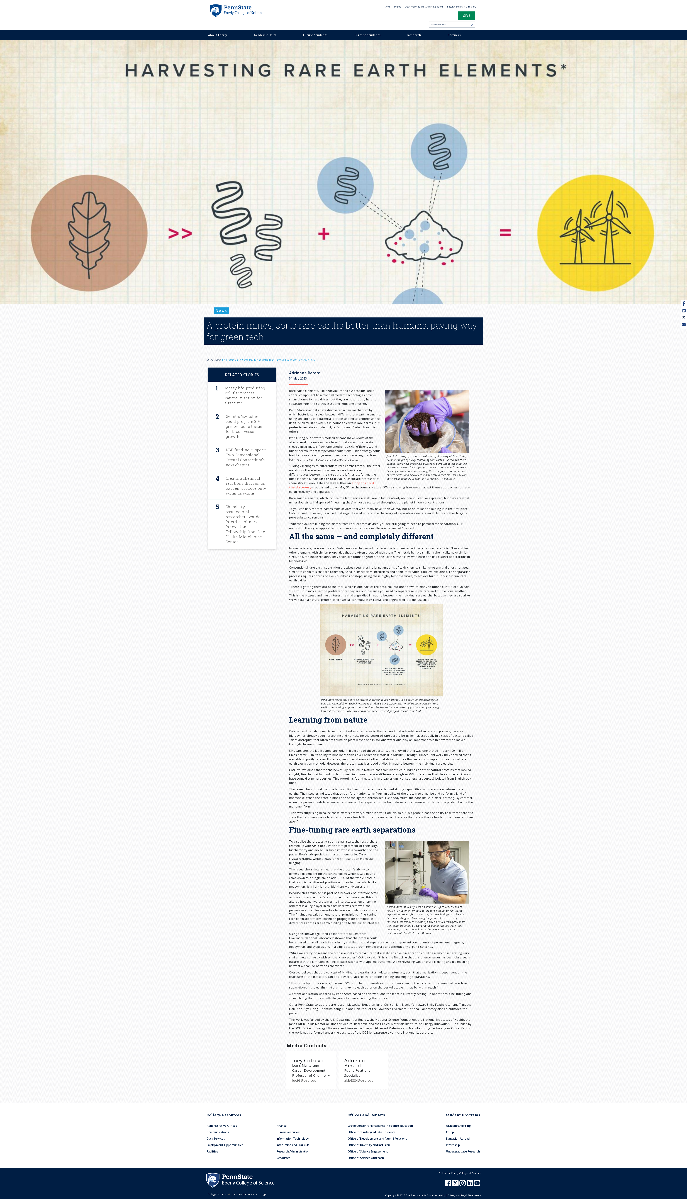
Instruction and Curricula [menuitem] (292, 1145)
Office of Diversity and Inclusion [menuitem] (369, 1145)
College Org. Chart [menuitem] (218, 1194)
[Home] (236, 6)
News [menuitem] (387, 6)
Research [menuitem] (414, 35)
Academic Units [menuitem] (265, 35)
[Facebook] (684, 303)
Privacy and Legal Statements (464, 1195)
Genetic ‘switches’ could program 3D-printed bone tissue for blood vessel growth (244, 426)
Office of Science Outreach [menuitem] (366, 1158)
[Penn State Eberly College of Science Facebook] (448, 1184)
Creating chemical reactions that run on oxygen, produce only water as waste (246, 486)
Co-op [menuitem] (450, 1132)
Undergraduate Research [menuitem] (463, 1151)
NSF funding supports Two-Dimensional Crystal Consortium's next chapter (246, 457)
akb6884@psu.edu (358, 1080)
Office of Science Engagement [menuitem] (368, 1151)
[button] (466, 16)
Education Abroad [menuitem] (458, 1139)
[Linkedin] (684, 311)
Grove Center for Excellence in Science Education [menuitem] (380, 1126)
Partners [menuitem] (454, 35)
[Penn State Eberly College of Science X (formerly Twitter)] (455, 1184)
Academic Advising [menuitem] (458, 1126)
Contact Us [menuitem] (251, 1194)
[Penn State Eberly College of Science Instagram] (463, 1184)
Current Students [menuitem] (367, 35)
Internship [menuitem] (453, 1145)
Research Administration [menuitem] (293, 1151)
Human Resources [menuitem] (288, 1132)
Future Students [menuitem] (315, 35)
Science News (214, 359)
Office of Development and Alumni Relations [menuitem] (377, 1139)
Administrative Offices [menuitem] (222, 1126)
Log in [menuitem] (264, 1194)
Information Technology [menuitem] (292, 1139)
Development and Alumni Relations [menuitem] (424, 6)
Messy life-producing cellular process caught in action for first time (245, 395)
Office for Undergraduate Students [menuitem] (371, 1132)
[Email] (684, 325)
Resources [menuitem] (283, 1158)
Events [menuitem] (397, 6)
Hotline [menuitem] (238, 1194)
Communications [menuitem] (218, 1132)
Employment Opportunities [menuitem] (225, 1145)
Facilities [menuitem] (212, 1151)
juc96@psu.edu (304, 1080)
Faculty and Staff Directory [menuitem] (461, 6)
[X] (684, 318)
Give (466, 15)
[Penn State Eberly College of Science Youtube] (477, 1184)
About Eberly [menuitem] (217, 35)
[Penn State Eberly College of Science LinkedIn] (470, 1184)
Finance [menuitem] (281, 1126)
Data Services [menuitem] (216, 1139)
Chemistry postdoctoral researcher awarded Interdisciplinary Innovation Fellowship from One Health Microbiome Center (245, 524)
